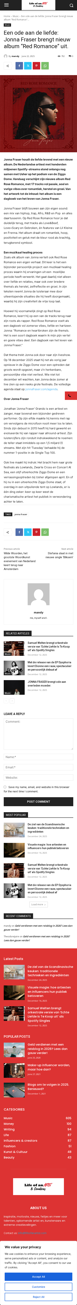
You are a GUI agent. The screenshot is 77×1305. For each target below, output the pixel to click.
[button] (71, 395)
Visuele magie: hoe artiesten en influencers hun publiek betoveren (49, 991)
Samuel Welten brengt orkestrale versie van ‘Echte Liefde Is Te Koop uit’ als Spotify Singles (49, 646)
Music (16, 16)
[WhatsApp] (45, 65)
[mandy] (6, 56)
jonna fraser (21, 514)
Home (7, 16)
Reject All (38, 1296)
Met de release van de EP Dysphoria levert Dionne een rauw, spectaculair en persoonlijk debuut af (50, 666)
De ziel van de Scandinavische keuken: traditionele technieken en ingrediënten (48, 828)
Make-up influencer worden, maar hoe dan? (49, 1067)
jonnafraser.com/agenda (41, 389)
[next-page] (12, 700)
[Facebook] (19, 65)
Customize (38, 1286)
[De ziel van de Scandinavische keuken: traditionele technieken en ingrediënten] (14, 830)
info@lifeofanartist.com (32, 1233)
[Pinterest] (36, 65)
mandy (15, 56)
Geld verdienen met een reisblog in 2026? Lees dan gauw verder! (47, 1048)
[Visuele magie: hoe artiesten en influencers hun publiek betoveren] (14, 850)
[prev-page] (6, 700)
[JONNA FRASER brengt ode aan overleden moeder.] (14, 687)
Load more (37, 904)
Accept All (38, 1276)
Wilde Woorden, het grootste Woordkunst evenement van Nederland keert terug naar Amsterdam (20, 561)
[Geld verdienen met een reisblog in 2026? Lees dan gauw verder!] (14, 1050)
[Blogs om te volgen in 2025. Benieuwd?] (14, 1090)
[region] (38, 1273)
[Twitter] (28, 65)
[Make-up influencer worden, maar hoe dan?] (14, 1070)
